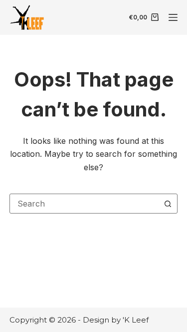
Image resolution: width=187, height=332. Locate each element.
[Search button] (167, 203)
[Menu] (173, 17)
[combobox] (84, 204)
